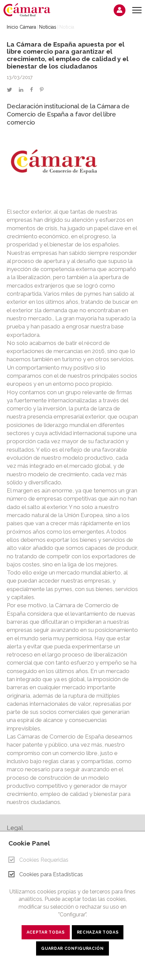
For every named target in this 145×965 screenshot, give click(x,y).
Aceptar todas (46, 932)
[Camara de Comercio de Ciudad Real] (30, 9)
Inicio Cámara (21, 27)
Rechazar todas (98, 932)
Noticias (47, 27)
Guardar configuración (72, 948)
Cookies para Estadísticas (51, 874)
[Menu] (137, 10)
